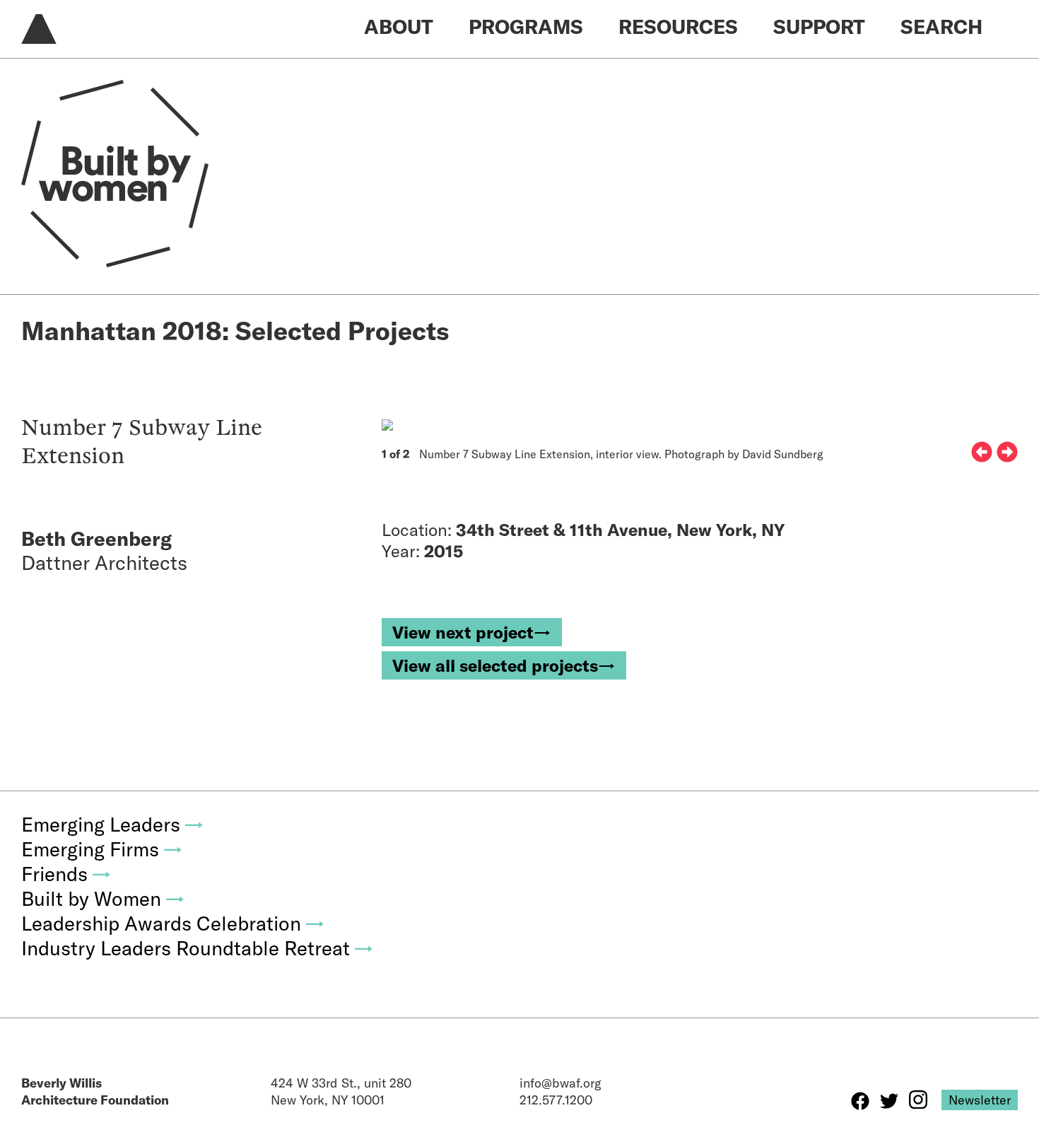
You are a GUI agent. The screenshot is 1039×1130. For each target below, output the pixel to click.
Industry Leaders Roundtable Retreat (197, 948)
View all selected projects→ (504, 665)
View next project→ (471, 632)
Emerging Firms (102, 849)
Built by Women (103, 898)
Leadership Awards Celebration (173, 923)
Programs (526, 26)
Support (819, 26)
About (398, 26)
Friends (66, 873)
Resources (678, 26)
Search (941, 26)
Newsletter (980, 1100)
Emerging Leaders (112, 824)
